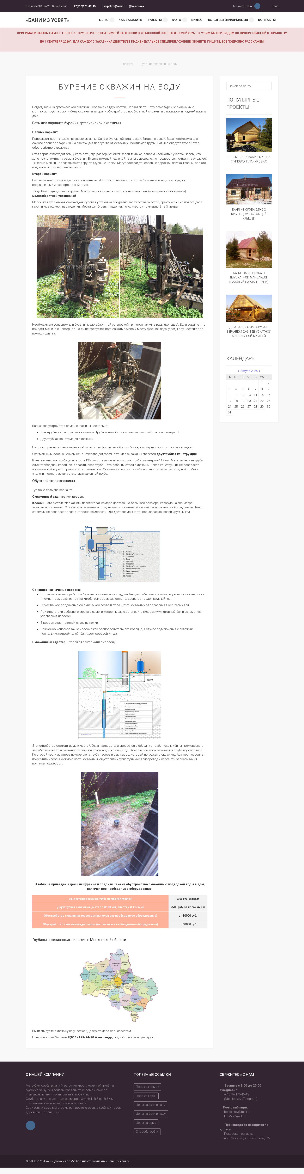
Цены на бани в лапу (150, 1105)
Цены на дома (146, 1123)
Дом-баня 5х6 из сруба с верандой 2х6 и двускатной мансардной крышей (249, 331)
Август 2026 (249, 371)
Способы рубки (147, 1131)
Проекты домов (147, 1087)
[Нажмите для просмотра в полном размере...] (78, 266)
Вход (275, 6)
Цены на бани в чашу (151, 1113)
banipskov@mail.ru (114, 6)
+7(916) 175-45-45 (236, 1094)
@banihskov (136, 6)
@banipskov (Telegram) (240, 1099)
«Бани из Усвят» (47, 20)
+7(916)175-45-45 (85, 6)
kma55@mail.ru (234, 1116)
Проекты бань (146, 1096)
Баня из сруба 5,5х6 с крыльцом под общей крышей (249, 214)
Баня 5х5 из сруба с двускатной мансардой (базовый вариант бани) (248, 277)
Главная (127, 64)
